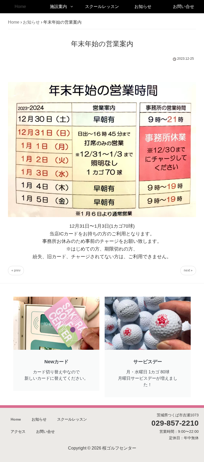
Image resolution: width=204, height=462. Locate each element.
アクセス (18, 431)
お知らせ (142, 6)
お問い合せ (183, 6)
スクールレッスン (102, 6)
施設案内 (58, 6)
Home (20, 6)
